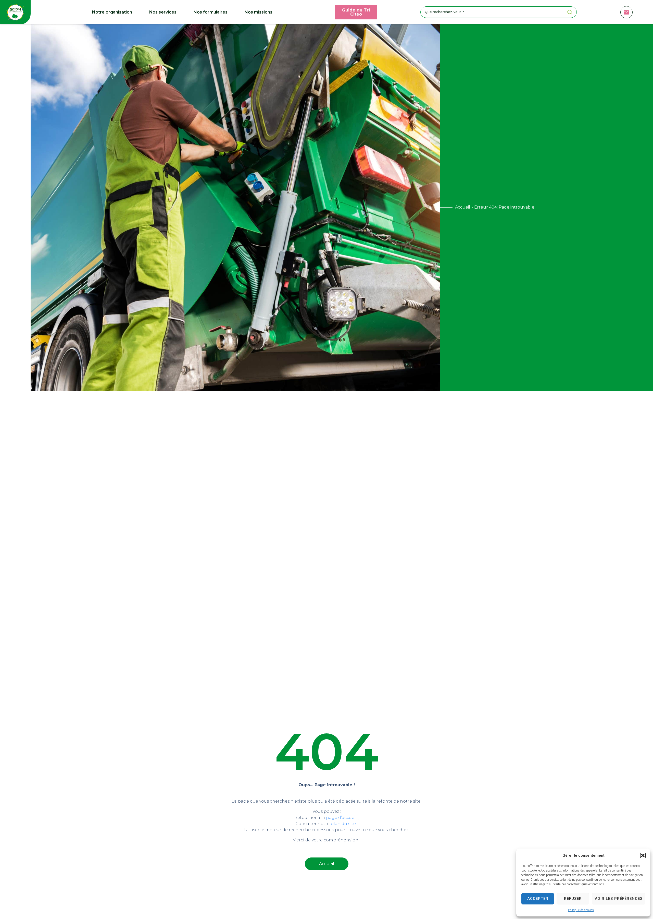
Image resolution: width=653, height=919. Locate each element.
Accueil (462, 207)
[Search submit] (569, 12)
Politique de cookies (581, 910)
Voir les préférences (619, 898)
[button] (642, 855)
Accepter (537, 898)
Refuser (573, 898)
